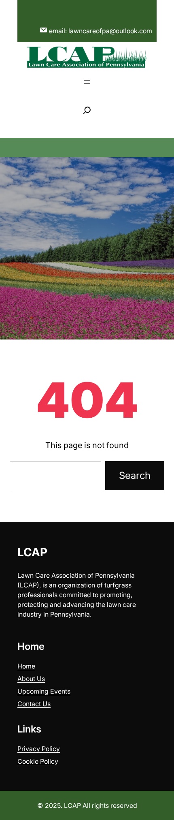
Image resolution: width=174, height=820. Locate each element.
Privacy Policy (38, 749)
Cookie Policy (37, 761)
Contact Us (34, 704)
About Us (31, 679)
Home (26, 666)
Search (135, 475)
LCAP (32, 552)
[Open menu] (87, 82)
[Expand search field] (87, 110)
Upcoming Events (43, 691)
